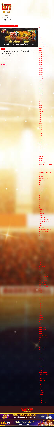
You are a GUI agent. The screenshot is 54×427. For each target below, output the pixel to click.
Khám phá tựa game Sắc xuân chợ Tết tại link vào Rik (17, 52)
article (40, 62)
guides (40, 207)
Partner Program (42, 327)
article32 (41, 89)
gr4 (40, 201)
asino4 (40, 99)
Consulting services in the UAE (45, 164)
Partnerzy (41, 333)
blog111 (41, 111)
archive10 (41, 56)
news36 (41, 256)
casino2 (41, 152)
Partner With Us (42, 329)
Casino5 (41, 158)
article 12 (41, 66)
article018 (41, 70)
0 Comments (21, 55)
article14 (41, 80)
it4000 (40, 215)
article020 (41, 74)
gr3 (40, 199)
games (40, 192)
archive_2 (41, 52)
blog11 (40, 109)
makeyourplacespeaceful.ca (45, 219)
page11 (40, 290)
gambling (41, 186)
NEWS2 (40, 248)
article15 (41, 82)
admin (40, 38)
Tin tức (3, 48)
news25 (41, 250)
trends (40, 388)
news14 (41, 243)
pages (40, 294)
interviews (41, 213)
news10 (41, 239)
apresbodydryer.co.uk (43, 46)
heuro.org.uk (42, 209)
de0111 (40, 170)
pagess (40, 325)
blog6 (40, 131)
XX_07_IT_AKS (42, 400)
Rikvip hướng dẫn (43, 372)
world (40, 398)
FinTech (41, 176)
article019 (41, 72)
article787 (41, 93)
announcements (42, 44)
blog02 (40, 105)
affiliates (41, 42)
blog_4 (40, 103)
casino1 (41, 150)
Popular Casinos (42, 349)
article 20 (41, 68)
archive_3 (41, 54)
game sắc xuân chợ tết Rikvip (9, 57)
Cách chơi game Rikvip (44, 144)
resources (41, 368)
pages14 (41, 305)
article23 (41, 87)
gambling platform (43, 188)
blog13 (40, 113)
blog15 (40, 117)
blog (40, 101)
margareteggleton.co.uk (44, 221)
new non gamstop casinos (45, 229)
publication (41, 358)
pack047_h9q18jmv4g (44, 278)
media (40, 223)
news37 (41, 258)
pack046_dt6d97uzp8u (44, 274)
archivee (41, 60)
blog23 (40, 127)
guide (40, 205)
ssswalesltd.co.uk (43, 380)
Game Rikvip (42, 190)
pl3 (40, 343)
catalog (40, 160)
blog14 (40, 115)
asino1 (40, 97)
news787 (41, 264)
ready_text (41, 366)
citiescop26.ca (42, 162)
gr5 (40, 203)
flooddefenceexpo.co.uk (44, 178)
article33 (41, 91)
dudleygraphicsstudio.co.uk (45, 172)
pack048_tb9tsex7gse (43, 282)
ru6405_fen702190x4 (43, 374)
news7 (40, 262)
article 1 (41, 64)
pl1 (40, 339)
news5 (40, 260)
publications (41, 360)
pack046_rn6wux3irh (43, 276)
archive (40, 48)
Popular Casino (42, 347)
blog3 (40, 129)
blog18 (40, 121)
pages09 (41, 298)
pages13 (41, 303)
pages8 (40, 323)
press (40, 356)
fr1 (39, 184)
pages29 (41, 313)
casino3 (41, 154)
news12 (41, 241)
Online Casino (42, 266)
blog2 (40, 123)
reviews (41, 370)
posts (40, 353)
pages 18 (41, 296)
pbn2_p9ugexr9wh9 (43, 337)
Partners (41, 331)
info (40, 211)
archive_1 (41, 50)
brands (40, 142)
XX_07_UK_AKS (42, 402)
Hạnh (11, 55)
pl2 (40, 341)
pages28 (41, 311)
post (40, 351)
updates (41, 394)
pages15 (41, 307)
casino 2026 (41, 148)
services (41, 376)
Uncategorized (42, 392)
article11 (41, 76)
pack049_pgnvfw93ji (43, 284)
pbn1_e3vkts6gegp (43, 335)
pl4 (40, 345)
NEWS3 (40, 254)
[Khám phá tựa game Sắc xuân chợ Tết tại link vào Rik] (19, 29)
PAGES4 (41, 321)
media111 (41, 225)
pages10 (41, 300)
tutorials (41, 390)
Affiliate (41, 40)
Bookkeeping (42, 139)
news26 (41, 252)
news (40, 235)
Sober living (41, 378)
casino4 (41, 156)
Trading (41, 386)
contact (41, 166)
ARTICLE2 (41, 84)
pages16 (41, 309)
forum (40, 182)
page (40, 288)
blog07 (40, 107)
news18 (41, 245)
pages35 (41, 319)
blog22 (40, 125)
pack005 (41, 270)
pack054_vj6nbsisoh (43, 286)
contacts (41, 168)
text (40, 382)
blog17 (40, 119)
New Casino (41, 227)
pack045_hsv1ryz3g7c (44, 272)
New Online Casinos (43, 231)
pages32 (41, 317)
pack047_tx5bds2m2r (43, 280)
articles (40, 95)
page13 (40, 292)
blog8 (40, 135)
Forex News (41, 180)
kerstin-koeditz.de (43, 217)
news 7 (40, 237)
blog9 (40, 137)
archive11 (41, 58)
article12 (41, 78)
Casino (40, 146)
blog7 (40, 133)
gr (39, 195)
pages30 (41, 315)
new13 (40, 233)
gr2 (40, 197)
